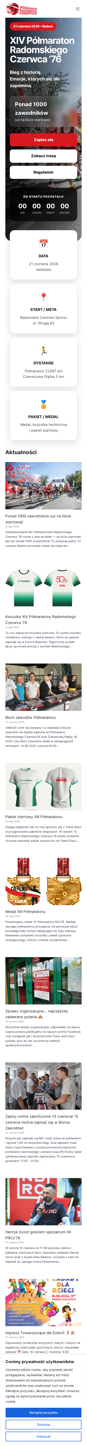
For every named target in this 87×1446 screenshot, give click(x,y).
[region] (43, 1400)
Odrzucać (43, 1436)
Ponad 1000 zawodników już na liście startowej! (38, 519)
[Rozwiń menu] (77, 8)
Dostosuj (43, 1424)
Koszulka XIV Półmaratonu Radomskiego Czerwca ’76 (40, 619)
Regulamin (43, 172)
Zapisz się (43, 140)
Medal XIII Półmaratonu (25, 911)
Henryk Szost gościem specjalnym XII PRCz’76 (38, 1235)
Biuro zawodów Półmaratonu (30, 717)
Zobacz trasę (43, 156)
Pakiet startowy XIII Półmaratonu (33, 817)
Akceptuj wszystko (43, 1412)
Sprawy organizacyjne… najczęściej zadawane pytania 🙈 (36, 1014)
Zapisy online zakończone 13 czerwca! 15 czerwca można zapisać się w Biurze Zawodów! (41, 1122)
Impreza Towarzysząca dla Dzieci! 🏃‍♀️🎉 (40, 1333)
